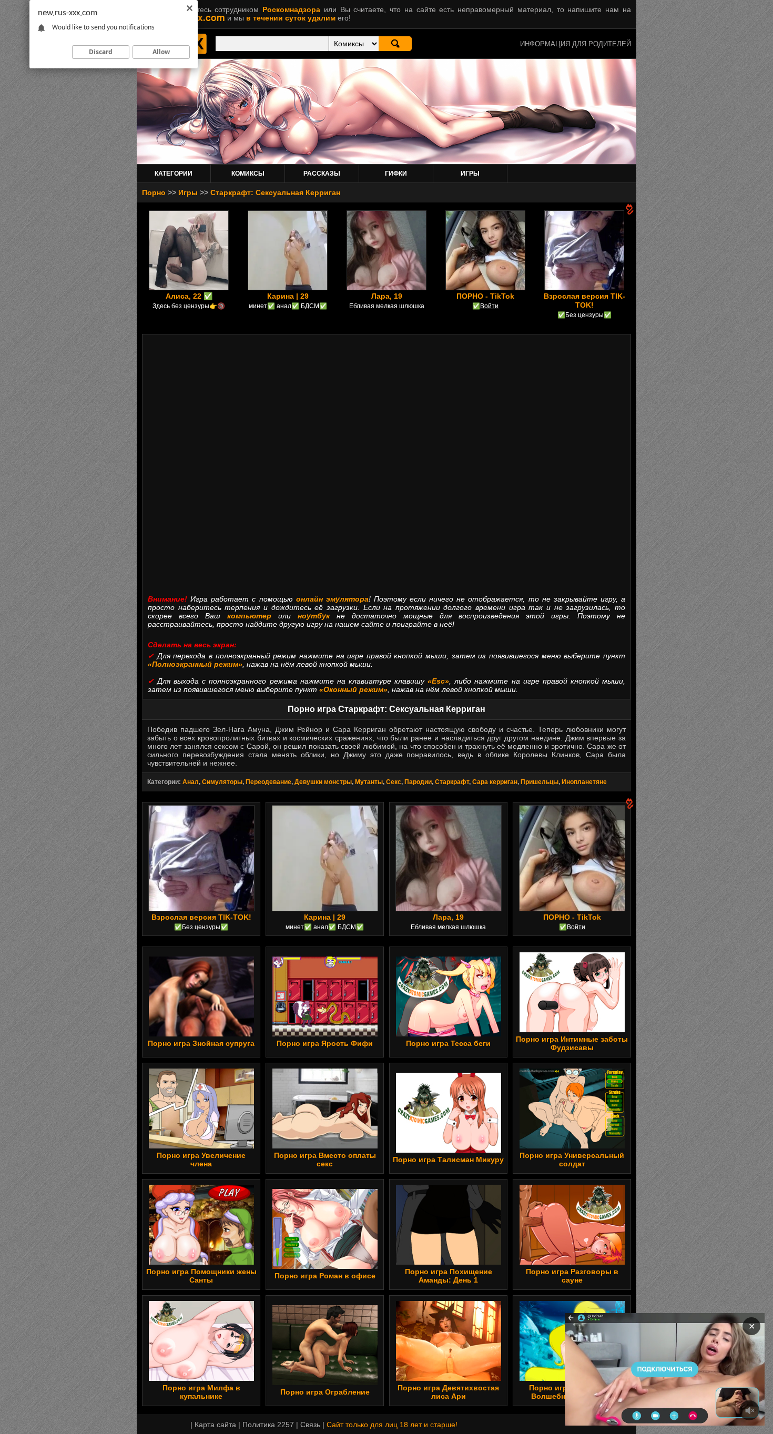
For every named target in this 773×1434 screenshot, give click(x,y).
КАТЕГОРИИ (173, 173)
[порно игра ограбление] (325, 1382)
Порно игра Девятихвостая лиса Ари (448, 1392)
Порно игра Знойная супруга (201, 1043)
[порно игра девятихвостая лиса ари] (448, 1378)
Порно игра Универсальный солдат (572, 1159)
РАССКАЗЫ (321, 173)
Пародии (418, 782)
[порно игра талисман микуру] (448, 1150)
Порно (154, 192)
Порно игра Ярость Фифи (325, 1043)
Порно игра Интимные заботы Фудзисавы (572, 1043)
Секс (393, 782)
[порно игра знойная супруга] (201, 1034)
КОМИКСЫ (248, 173)
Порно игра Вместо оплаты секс (325, 1159)
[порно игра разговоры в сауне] (572, 1262)
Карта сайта (215, 1424)
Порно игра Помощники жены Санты (201, 1275)
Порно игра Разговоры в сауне (572, 1275)
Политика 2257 (268, 1424)
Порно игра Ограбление (325, 1392)
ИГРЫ (470, 173)
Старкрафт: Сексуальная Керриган (275, 192)
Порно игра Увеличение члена (201, 1159)
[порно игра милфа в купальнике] (201, 1378)
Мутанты (369, 782)
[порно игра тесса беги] (448, 1034)
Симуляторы (222, 782)
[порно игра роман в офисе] (325, 1266)
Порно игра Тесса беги (448, 1043)
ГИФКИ (396, 173)
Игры (188, 192)
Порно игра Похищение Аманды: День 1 (448, 1275)
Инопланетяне (584, 782)
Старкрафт (452, 782)
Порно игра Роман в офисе (324, 1276)
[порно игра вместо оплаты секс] (325, 1146)
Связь (310, 1424)
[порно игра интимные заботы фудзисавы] (572, 1029)
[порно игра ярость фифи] (325, 1034)
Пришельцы (539, 782)
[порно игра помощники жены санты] (201, 1262)
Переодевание (268, 782)
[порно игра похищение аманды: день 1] (448, 1262)
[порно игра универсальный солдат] (572, 1146)
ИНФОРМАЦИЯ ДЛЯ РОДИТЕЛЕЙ (575, 44)
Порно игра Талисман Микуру (448, 1159)
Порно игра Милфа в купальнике (201, 1392)
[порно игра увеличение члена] (201, 1146)
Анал (190, 782)
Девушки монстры (323, 782)
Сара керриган (494, 782)
